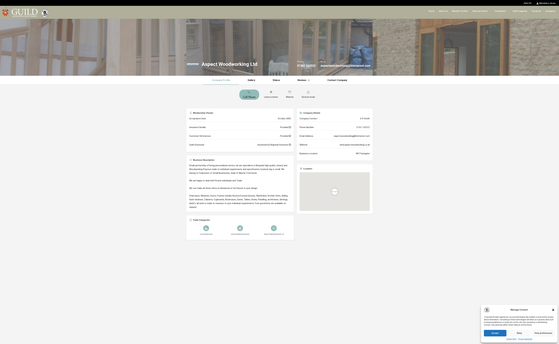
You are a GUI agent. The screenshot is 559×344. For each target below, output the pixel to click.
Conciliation (500, 11)
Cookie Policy (511, 339)
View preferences (543, 333)
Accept (495, 333)
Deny (519, 333)
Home (431, 11)
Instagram (550, 11)
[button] (553, 309)
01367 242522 (306, 65)
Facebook (536, 11)
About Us (443, 11)
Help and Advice (480, 11)
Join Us (527, 3)
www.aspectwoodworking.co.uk (355, 144)
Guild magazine (520, 11)
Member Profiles (460, 11)
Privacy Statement (525, 339)
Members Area (547, 3)
